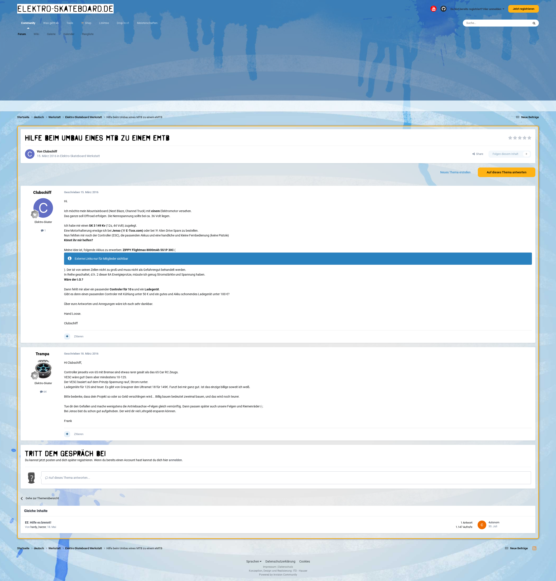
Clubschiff (50, 151)
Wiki (36, 34)
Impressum (269, 566)
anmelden (175, 460)
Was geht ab (51, 23)
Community (28, 23)
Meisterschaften (147, 23)
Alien (162, 230)
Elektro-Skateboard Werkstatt (80, 156)
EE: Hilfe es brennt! (38, 522)
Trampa (42, 354)
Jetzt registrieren (523, 8)
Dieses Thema (515, 23)
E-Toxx (130, 230)
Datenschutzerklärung (280, 561)
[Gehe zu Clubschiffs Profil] (30, 154)
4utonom (493, 522)
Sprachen (253, 561)
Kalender (68, 34)
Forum (22, 34)
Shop (87, 23)
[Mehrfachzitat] (67, 336)
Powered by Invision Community (278, 574)
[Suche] (534, 23)
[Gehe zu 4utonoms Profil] (482, 525)
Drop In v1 (123, 23)
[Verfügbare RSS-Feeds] (534, 548)
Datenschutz (285, 566)
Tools (69, 23)
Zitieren (78, 336)
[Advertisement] (278, 70)
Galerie (51, 34)
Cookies (304, 561)
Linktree (104, 23)
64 (44, 391)
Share (479, 154)
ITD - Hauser (300, 570)
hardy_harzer (38, 527)
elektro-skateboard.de (65, 8)
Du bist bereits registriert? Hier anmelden (476, 9)
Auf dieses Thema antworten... (69, 477)
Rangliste (88, 34)
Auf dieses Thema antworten (506, 172)
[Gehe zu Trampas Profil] (43, 369)
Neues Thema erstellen (455, 172)
